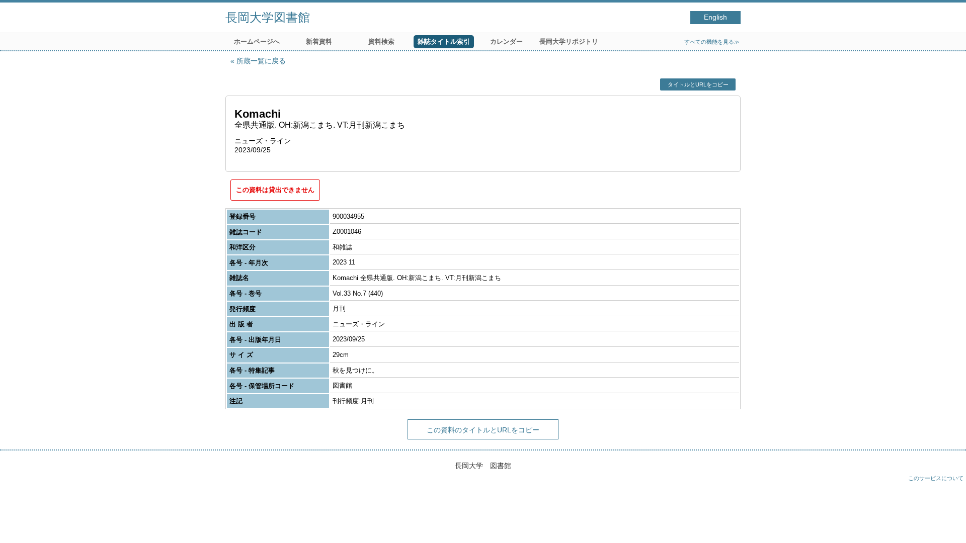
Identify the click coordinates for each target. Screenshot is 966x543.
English (715, 17)
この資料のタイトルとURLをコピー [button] (483, 430)
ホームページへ (257, 41)
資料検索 (381, 41)
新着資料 (319, 41)
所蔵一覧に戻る (261, 61)
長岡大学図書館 (267, 17)
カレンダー (506, 41)
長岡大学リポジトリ (568, 41)
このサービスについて (935, 478)
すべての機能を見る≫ (712, 42)
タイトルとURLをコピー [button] (698, 84)
